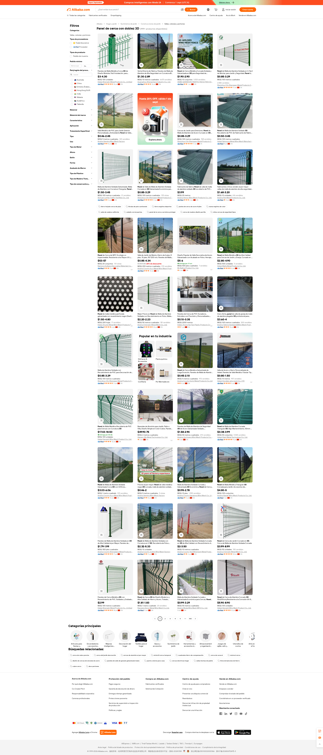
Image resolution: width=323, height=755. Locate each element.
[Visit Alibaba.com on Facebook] (220, 713)
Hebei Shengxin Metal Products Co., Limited (115, 82)
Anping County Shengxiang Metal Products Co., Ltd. (115, 552)
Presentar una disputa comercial (195, 694)
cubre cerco (77, 666)
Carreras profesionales (81, 698)
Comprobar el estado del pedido (231, 694)
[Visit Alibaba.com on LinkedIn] (225, 713)
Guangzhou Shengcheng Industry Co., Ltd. (154, 82)
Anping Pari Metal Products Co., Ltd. (231, 198)
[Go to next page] (195, 618)
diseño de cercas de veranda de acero (86, 661)
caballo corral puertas (134, 212)
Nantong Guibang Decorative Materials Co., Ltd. (115, 266)
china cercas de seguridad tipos (224, 212)
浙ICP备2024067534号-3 (226, 751)
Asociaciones (224, 703)
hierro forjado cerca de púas (111, 206)
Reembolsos (187, 698)
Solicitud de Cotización (155, 689)
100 (190, 619)
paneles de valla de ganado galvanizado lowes (123, 661)
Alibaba (99, 24)
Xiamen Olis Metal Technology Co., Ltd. (153, 437)
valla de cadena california (110, 212)
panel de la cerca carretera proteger (162, 212)
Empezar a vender (226, 689)
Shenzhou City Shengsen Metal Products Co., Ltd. (235, 85)
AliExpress (126, 744)
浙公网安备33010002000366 (202, 751)
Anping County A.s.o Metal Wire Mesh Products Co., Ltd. (155, 268)
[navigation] (81, 321)
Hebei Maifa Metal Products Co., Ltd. (231, 266)
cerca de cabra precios (81, 655)
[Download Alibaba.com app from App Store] (224, 732)
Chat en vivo (187, 689)
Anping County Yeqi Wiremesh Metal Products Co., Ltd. (195, 552)
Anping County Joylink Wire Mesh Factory (154, 552)
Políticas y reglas (115, 710)
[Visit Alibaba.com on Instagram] (235, 713)
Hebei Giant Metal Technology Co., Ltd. (232, 437)
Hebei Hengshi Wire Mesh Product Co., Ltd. (115, 439)
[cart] (216, 10)
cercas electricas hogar (180, 661)
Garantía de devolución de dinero (122, 689)
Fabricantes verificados (155, 684)
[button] (182, 9)
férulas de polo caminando (137, 206)
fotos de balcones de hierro (230, 661)
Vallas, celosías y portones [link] (174, 24)
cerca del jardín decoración (106, 655)
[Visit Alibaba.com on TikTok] (246, 713)
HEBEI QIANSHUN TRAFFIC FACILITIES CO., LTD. (195, 82)
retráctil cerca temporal (162, 655)
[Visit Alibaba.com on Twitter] (230, 713)
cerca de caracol (217, 655)
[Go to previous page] (155, 618)
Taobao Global (171, 744)
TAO (181, 744)
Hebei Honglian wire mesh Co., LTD (231, 381)
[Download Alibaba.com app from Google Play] (242, 732)
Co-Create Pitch (78, 689)
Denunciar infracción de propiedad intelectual (196, 704)
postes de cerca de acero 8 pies (190, 206)
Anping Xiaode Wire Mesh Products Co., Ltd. (234, 495)
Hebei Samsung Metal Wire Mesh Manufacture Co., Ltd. (235, 141)
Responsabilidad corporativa (83, 694)
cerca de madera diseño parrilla (194, 212)
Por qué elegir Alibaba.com (82, 684)
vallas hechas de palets (204, 661)
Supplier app (177, 732)
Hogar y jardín (111, 24)
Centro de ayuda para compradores (196, 684)
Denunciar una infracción (192, 710)
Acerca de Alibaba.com (81, 679)
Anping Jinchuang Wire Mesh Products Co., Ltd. (195, 437)
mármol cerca (235, 655)
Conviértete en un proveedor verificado (234, 698)
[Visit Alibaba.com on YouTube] (241, 713)
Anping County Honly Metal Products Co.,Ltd (194, 381)
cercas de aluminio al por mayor (134, 655)
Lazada (161, 744)
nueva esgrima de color (217, 206)
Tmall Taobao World (149, 744)
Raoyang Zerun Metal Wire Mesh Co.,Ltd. (153, 608)
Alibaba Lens (84, 732)
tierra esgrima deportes (162, 206)
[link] (319, 731)
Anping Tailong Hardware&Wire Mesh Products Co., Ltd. (235, 325)
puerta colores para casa (156, 661)
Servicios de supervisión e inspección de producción (123, 704)
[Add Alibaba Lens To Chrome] (108, 732)
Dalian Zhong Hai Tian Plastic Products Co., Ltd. (195, 325)
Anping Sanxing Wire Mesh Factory (111, 141)
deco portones (94, 666)
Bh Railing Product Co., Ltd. (188, 268)
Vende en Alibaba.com (228, 684)
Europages (198, 744)
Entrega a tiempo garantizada (120, 694)
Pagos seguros (114, 684)
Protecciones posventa (118, 698)
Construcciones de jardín (151, 24)
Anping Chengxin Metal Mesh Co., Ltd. (152, 325)
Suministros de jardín (129, 24)
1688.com (135, 744)
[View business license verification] (184, 751)
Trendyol (188, 744)
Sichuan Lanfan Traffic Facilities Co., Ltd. (113, 198)
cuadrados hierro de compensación (190, 655)
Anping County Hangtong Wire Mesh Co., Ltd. (195, 495)
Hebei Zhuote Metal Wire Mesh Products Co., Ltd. (115, 325)
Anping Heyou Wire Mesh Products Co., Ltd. (194, 198)
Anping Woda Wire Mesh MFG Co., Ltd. (192, 608)
